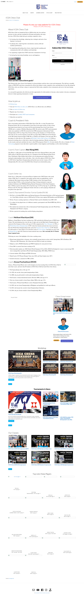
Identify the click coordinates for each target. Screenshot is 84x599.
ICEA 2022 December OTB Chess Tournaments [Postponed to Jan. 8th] (66, 418)
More (10, 384)
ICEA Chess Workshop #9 (66, 361)
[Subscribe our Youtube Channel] (3, 1)
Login (75, 1)
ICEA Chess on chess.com (21, 106)
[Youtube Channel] (38, 590)
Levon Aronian (42, 229)
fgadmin (17, 20)
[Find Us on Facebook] (4, 1)
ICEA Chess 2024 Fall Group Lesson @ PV (62, 313)
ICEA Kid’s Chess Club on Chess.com (40, 138)
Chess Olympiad (48, 224)
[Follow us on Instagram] (46, 590)
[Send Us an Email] (1, 1)
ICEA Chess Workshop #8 (49, 374)
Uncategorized (11, 578)
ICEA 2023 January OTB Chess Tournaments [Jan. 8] (50, 418)
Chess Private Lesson (63, 331)
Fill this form (13, 104)
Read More (11, 379)
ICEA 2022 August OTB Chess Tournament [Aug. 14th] (67, 403)
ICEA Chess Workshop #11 (15, 373)
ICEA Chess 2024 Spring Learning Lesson (41, 448)
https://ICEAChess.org (42, 26)
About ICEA (25, 12)
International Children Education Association (42, 592)
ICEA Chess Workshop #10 (49, 361)
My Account (49, 12)
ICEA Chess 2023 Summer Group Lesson (41, 464)
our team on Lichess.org (19, 109)
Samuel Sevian (13, 231)
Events (32, 12)
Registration (58, 12)
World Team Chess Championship (18, 226)
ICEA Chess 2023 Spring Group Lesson (63, 464)
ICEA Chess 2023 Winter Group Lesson (64, 448)
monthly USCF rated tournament (26, 114)
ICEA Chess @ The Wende (14, 414)
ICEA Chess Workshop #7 (66, 374)
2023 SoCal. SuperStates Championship (49, 403)
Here (49, 142)
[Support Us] (50, 590)
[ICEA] (42, 7)
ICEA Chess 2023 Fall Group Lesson (17, 464)
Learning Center (40, 12)
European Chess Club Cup (42, 227)
